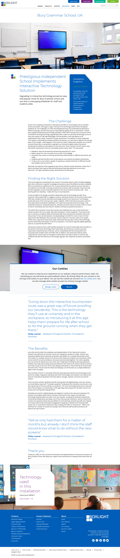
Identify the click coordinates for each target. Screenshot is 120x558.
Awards (63, 524)
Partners (113, 1)
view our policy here (88, 278)
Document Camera (16, 536)
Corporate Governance (42, 526)
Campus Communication (18, 526)
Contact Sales (86, 1)
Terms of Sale (26, 550)
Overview (39, 519)
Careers (63, 531)
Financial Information (42, 524)
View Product (25, 499)
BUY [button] (78, 6)
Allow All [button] (69, 287)
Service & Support (99, 1)
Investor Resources (41, 529)
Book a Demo (73, 1)
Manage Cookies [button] (50, 287)
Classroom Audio (16, 524)
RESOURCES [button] (65, 6)
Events (63, 519)
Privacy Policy (98, 550)
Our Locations (65, 526)
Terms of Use (15, 550)
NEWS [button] (73, 6)
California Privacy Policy (76, 550)
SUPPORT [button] (57, 6)
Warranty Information (39, 550)
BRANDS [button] (40, 6)
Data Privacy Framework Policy (58, 550)
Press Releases (65, 522)
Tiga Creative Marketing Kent (26, 555)
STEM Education (16, 538)
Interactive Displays (16, 519)
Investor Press (40, 522)
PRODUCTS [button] (48, 6)
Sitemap (88, 550)
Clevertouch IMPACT (80, 86)
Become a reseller (66, 529)
